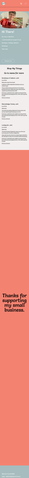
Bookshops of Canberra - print (10, 78)
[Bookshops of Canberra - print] (14, 75)
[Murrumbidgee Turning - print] (14, 101)
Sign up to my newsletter (8, 473)
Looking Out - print (7, 125)
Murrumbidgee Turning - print (10, 104)
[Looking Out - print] (14, 122)
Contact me (8, 60)
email (3, 476)
